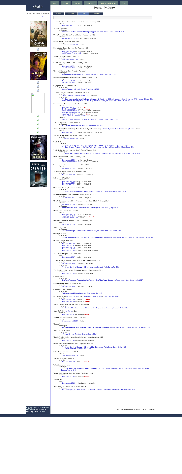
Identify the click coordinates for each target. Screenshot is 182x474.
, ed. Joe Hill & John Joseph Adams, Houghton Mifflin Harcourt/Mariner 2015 (107, 99)
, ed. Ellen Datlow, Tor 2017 (82, 293)
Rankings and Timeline (108, 3)
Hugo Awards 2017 (68, 107)
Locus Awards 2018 (68, 82)
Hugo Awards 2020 (68, 160)
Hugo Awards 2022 (68, 25)
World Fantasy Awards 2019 (71, 53)
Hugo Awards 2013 (68, 175)
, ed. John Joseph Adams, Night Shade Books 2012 (89, 74)
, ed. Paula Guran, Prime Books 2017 (94, 191)
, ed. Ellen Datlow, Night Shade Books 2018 (95, 308)
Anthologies (90, 3)
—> (42, 17)
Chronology (96, 13)
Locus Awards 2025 (68, 224)
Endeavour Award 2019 (70, 139)
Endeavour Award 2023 (70, 45)
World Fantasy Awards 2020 (71, 162)
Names (55, 3)
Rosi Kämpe (119, 129)
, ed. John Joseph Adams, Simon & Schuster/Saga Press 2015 (107, 237)
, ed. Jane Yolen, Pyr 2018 (82, 126)
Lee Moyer (68, 311)
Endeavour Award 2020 (70, 217)
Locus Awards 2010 (68, 286)
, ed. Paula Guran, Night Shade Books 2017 (102, 280)
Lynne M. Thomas (72, 296)
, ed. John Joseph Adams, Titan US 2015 (93, 32)
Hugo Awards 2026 (68, 250)
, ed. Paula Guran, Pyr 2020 (90, 267)
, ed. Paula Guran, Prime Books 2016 (94, 347)
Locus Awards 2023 (68, 168)
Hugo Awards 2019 (68, 51)
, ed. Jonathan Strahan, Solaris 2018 (79, 334)
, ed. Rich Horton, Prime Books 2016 (95, 145)
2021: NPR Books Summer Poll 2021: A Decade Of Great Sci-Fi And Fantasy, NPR (90, 119)
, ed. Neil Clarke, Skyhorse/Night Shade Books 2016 (98, 147)
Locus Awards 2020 (68, 216)
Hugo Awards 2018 (68, 81)
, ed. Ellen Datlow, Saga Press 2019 (91, 231)
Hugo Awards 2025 (68, 185)
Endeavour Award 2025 (70, 355)
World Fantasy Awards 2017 (71, 111)
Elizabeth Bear (97, 296)
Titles (83, 13)
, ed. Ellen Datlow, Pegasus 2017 (91, 208)
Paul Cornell (87, 296)
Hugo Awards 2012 (68, 299)
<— (34, 17)
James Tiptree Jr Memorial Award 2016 (75, 95)
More (124, 3)
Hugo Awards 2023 (68, 247)
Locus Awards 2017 (68, 114)
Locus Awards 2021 (68, 68)
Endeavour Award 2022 (70, 59)
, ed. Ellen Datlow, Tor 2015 (78, 349)
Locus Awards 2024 (68, 198)
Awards (65, 3)
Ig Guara (131, 129)
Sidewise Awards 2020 (69, 38)
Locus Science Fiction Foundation (36, 410)
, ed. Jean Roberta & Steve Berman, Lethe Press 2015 (106, 327)
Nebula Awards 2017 (69, 109)
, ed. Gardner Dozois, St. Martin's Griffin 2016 (101, 153)
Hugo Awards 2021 (68, 66)
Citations (77, 3)
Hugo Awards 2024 (68, 249)
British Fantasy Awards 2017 (71, 112)
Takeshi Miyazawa (108, 129)
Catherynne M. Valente (111, 296)
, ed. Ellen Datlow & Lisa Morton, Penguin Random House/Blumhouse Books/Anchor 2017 (98, 389)
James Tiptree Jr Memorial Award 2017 (75, 116)
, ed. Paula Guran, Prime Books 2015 (80, 89)
